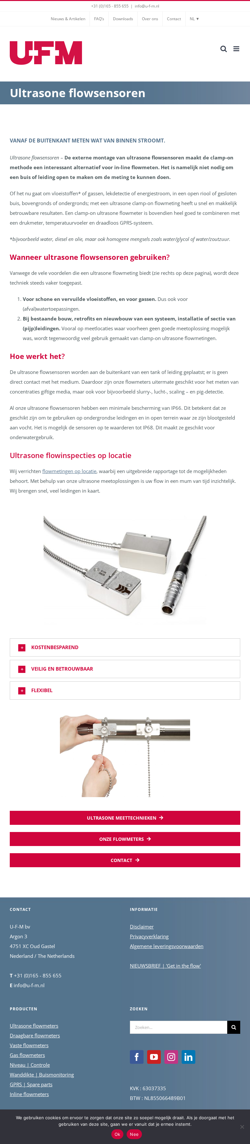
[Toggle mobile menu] (236, 48)
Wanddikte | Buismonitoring (42, 1074)
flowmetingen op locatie (69, 471)
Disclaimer (142, 926)
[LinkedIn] (188, 1057)
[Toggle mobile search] (223, 48)
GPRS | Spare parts (31, 1084)
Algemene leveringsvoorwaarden (166, 946)
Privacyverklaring (149, 936)
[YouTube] (154, 1057)
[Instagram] (171, 1057)
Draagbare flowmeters (35, 1035)
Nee (134, 1134)
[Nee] (242, 1126)
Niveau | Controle (30, 1065)
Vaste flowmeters (29, 1045)
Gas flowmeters (27, 1055)
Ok (117, 1134)
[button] (125, 647)
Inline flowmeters (29, 1094)
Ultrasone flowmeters (34, 1025)
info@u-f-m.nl (147, 6)
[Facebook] (137, 1057)
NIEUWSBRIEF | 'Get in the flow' (165, 965)
